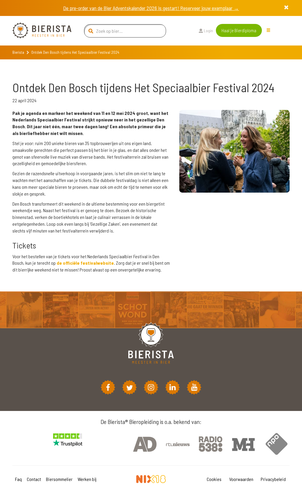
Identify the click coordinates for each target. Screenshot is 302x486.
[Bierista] (37, 30)
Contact (34, 479)
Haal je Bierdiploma (238, 30)
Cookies (214, 479)
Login (208, 30)
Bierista (18, 52)
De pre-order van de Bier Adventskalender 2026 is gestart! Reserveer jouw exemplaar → (151, 8)
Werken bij (87, 479)
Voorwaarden (241, 479)
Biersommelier (59, 479)
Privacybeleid (273, 479)
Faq (18, 479)
